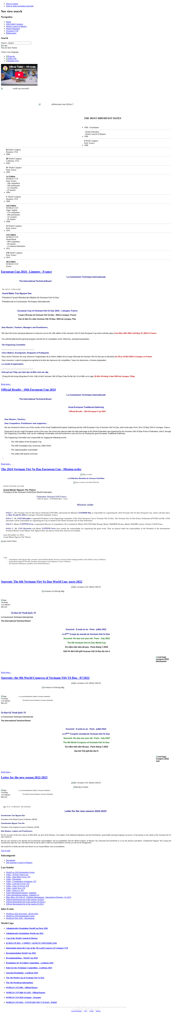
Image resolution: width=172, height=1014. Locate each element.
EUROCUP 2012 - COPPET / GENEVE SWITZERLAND (31, 943)
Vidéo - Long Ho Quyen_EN (17, 884)
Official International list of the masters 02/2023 (25, 904)
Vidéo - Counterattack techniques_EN (21, 881)
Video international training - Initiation (21, 893)
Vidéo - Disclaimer (13, 879)
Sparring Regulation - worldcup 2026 (22, 973)
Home (8, 22)
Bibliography (11, 33)
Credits (91, 1011)
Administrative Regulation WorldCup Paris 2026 (27, 928)
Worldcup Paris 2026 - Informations (20, 918)
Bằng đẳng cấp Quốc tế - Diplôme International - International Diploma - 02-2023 (38, 897)
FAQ (85, 1011)
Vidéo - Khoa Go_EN (15, 890)
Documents (10, 860)
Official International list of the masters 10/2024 (25, 899)
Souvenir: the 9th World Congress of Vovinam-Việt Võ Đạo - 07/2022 (45, 677)
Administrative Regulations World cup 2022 (24, 933)
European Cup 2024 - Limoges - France (26, 271)
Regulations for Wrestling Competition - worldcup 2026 (29, 963)
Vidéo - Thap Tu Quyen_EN (17, 886)
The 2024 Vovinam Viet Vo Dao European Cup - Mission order (41, 469)
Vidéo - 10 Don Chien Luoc (17, 875)
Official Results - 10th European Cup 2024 (28, 389)
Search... (4, 43)
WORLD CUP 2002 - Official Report (22, 987)
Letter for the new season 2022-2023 (24, 777)
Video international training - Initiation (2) (22, 895)
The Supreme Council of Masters (19, 862)
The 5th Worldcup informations (19, 983)
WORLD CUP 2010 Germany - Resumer (23, 997)
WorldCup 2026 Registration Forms (20, 872)
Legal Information (76, 1011)
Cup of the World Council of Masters (22, 938)
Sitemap (98, 1011)
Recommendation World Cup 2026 (21, 953)
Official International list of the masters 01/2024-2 (25, 902)
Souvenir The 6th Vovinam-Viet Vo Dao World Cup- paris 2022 (41, 581)
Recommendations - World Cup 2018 (22, 958)
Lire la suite (5, 851)
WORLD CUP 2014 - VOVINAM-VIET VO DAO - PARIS (31, 1002)
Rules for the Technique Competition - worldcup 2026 (29, 968)
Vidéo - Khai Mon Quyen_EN (18, 877)
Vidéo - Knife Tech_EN (15, 888)
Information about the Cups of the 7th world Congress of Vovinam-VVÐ (37, 948)
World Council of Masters (16, 26)
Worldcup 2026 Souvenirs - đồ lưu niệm (22, 914)
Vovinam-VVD (12, 31)
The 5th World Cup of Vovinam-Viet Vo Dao (25, 978)
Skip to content (12, 4)
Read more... (6, 384)
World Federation (13, 29)
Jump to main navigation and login (19, 6)
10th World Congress (14, 24)
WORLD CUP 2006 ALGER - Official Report (25, 992)
